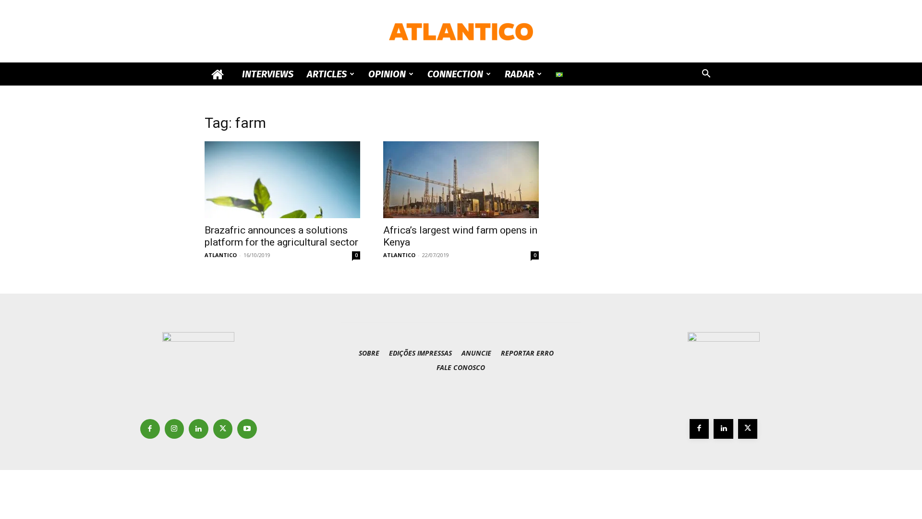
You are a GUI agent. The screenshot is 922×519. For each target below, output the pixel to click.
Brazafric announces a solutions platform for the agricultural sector (281, 236)
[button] (705, 74)
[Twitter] (223, 429)
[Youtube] (247, 429)
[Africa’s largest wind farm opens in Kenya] (461, 179)
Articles (327, 74)
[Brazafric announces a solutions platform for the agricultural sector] (282, 179)
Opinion (387, 74)
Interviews (267, 74)
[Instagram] (174, 429)
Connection (455, 74)
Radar (519, 74)
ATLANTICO (221, 255)
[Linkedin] (198, 429)
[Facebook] (150, 429)
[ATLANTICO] (461, 31)
